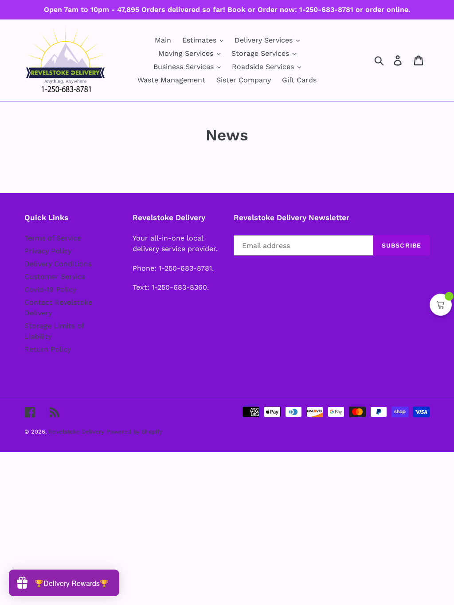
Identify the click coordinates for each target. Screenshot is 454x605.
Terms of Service (52, 238)
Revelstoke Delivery (76, 431)
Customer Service (55, 276)
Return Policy (47, 349)
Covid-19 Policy (50, 289)
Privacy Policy (47, 251)
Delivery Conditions (57, 264)
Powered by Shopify (134, 431)
